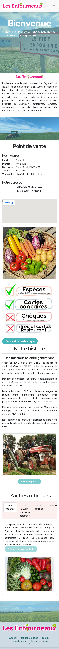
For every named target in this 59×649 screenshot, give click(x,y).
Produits (45, 637)
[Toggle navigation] (54, 6)
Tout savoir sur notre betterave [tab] (24, 510)
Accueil (13, 637)
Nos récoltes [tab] (10, 507)
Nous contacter (39, 641)
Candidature (19, 641)
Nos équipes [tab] (39, 507)
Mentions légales (29, 637)
